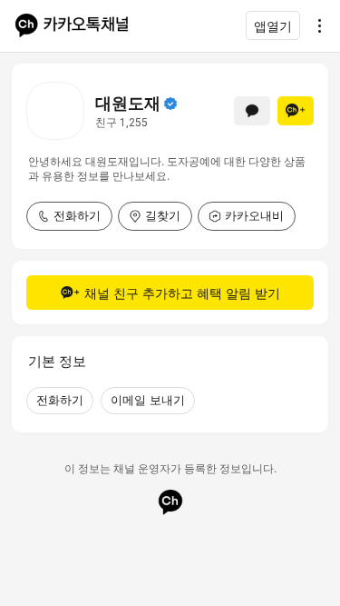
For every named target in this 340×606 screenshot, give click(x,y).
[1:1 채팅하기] (252, 110)
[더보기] (314, 25)
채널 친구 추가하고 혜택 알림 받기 (182, 293)
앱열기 (273, 26)
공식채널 (170, 103)
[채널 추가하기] (295, 110)
